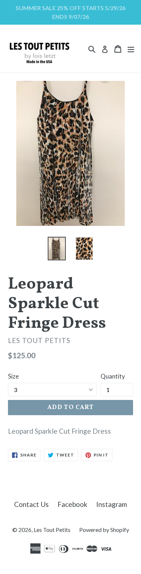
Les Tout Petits (52, 529)
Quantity (113, 376)
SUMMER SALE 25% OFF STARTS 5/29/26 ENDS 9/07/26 (70, 12)
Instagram (111, 504)
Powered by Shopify (104, 529)
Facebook (72, 504)
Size (13, 376)
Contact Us (31, 504)
